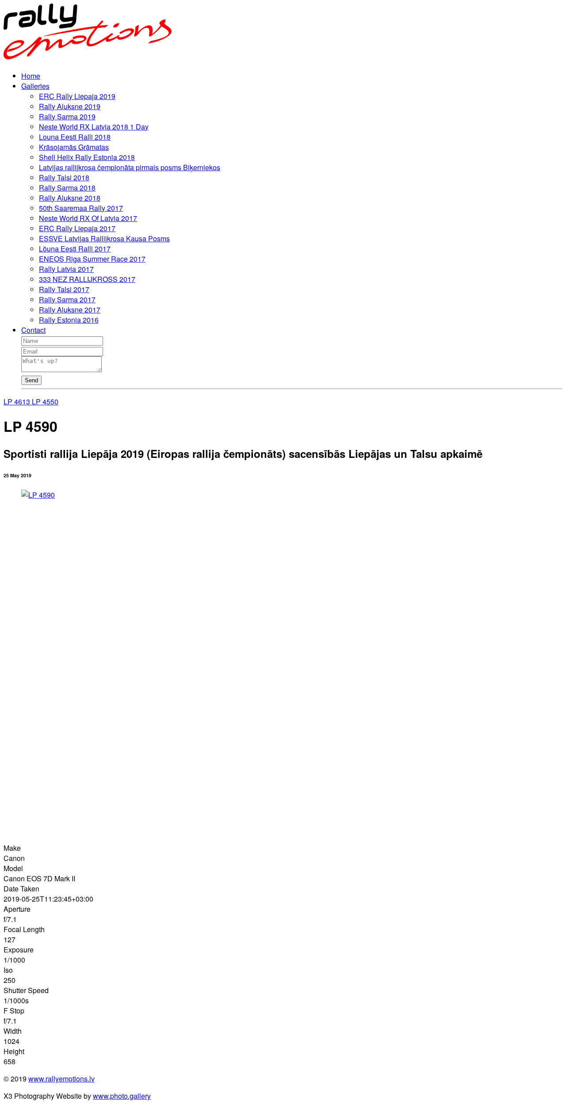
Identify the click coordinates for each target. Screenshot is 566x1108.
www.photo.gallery (122, 1096)
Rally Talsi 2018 (64, 177)
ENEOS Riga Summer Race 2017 (92, 259)
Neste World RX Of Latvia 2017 (88, 218)
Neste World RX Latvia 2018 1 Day (94, 127)
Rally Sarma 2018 (67, 188)
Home (30, 76)
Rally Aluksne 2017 (69, 310)
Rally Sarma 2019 (67, 116)
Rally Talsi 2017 (64, 289)
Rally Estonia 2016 (69, 320)
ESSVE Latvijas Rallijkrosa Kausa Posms (104, 238)
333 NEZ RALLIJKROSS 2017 (87, 279)
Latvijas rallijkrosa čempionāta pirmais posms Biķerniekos (129, 167)
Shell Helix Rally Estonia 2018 (87, 157)
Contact (33, 330)
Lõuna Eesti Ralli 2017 (75, 249)
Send (31, 380)
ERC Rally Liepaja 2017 (77, 228)
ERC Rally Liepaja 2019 (77, 96)
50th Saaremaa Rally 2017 (81, 208)
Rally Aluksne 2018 (69, 198)
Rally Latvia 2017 (66, 269)
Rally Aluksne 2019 (69, 106)
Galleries (35, 86)
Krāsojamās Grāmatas (74, 147)
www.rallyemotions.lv (61, 1079)
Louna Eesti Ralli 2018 (75, 137)
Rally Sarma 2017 (67, 299)
